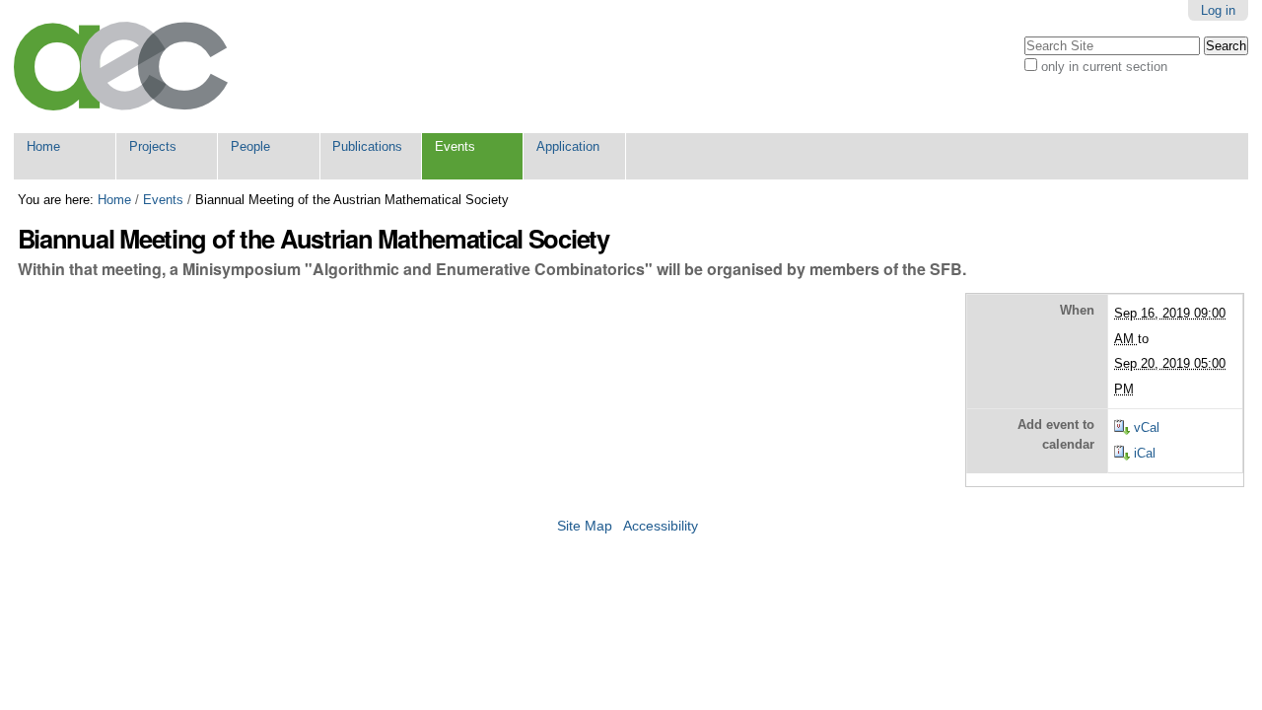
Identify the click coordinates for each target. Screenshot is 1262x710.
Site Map (584, 526)
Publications (367, 146)
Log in (1218, 10)
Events (455, 146)
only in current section (1104, 66)
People (250, 146)
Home (43, 146)
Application (567, 146)
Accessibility (660, 526)
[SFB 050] (121, 66)
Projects (152, 146)
